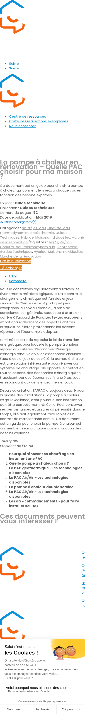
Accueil (6, 134)
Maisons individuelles (52, 237)
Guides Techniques (16, 251)
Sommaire (18, 280)
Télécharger (11, 268)
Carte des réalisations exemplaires (38, 121)
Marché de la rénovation (20, 256)
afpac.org (9, 55)
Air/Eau (66, 242)
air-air (27, 228)
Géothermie (43, 232)
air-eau (39, 228)
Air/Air (53, 242)
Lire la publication (15, 261)
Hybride (27, 237)
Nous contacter (22, 125)
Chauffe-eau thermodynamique (27, 246)
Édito (13, 276)
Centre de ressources (27, 116)
